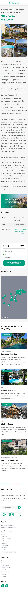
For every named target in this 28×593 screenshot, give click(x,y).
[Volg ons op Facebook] (2, 585)
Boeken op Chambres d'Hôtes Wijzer (14, 263)
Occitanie (4, 547)
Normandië (4, 543)
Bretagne (3, 530)
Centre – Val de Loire (7, 532)
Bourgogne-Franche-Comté (8, 527)
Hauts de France (5, 538)
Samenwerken (5, 572)
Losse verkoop (5, 565)
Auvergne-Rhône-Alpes (7, 525)
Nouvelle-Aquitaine (6, 545)
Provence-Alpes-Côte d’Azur (10, 12)
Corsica (3, 534)
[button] (16, 296)
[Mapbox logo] (5, 317)
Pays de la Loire (5, 550)
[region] (14, 297)
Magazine (3, 561)
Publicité (3, 574)
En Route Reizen (5, 567)
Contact (3, 576)
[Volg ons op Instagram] (6, 585)
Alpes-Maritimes (18, 10)
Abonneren (4, 563)
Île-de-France (4, 541)
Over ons (3, 569)
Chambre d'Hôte (6, 10)
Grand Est (4, 536)
